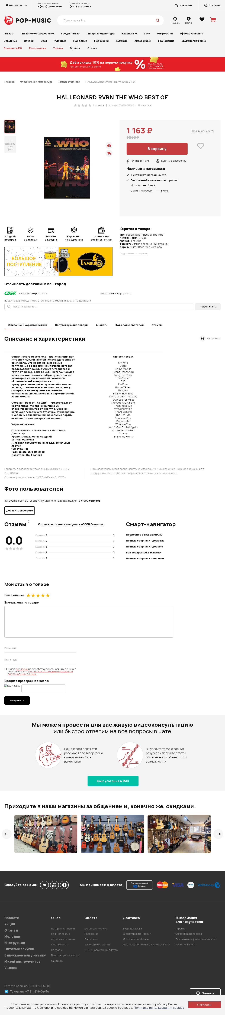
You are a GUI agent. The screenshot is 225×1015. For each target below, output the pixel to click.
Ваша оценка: (14, 595)
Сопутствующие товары (71, 325)
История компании (63, 928)
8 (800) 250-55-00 (49, 6)
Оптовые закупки (19, 949)
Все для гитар (70, 33)
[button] (7, 834)
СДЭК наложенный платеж (101, 950)
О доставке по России (137, 933)
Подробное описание (133, 253)
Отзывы (157, 325)
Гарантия (181, 928)
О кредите (91, 939)
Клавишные (129, 33)
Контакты (57, 960)
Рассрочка (91, 933)
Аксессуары (142, 41)
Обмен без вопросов (188, 933)
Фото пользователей (129, 325)
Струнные (10, 41)
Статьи (92, 48)
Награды (56, 950)
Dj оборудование (191, 33)
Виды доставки (132, 928)
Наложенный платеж (97, 944)
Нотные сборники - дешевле (145, 540)
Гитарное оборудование (37, 33)
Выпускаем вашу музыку (25, 955)
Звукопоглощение (193, 41)
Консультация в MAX (113, 781)
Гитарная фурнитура (101, 33)
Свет (44, 41)
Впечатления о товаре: (22, 602)
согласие (22, 669)
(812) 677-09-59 (80, 6)
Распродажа (37, 48)
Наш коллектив (60, 933)
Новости (11, 918)
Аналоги (101, 325)
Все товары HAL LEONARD (143, 552)
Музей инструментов (22, 961)
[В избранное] (201, 149)
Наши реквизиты (185, 944)
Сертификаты (59, 944)
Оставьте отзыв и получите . (71, 524)
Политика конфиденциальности (195, 939)
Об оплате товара (96, 928)
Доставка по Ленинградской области (146, 944)
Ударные (60, 41)
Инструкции (14, 943)
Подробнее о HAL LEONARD (144, 534)
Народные (80, 41)
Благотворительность (65, 955)
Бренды (75, 48)
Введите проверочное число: (26, 681)
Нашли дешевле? (203, 131)
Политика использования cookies (159, 1008)
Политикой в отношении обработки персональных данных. (40, 673)
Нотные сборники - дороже (144, 546)
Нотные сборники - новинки (145, 558)
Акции (9, 924)
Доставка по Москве (136, 939)
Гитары (9, 33)
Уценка (58, 48)
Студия (29, 41)
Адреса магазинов (63, 939)
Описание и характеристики (27, 325)
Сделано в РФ (13, 48)
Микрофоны (165, 33)
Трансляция (166, 41)
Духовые (121, 41)
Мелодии (12, 936)
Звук (147, 33)
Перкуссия (101, 41)
